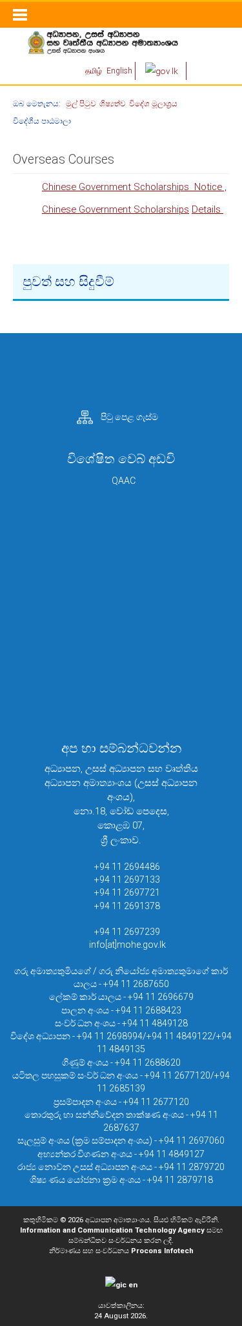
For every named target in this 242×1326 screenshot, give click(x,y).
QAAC (124, 481)
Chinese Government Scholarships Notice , (134, 187)
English (119, 70)
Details (207, 209)
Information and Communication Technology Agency (112, 1230)
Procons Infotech (162, 1250)
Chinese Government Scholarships (115, 209)
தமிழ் (94, 70)
